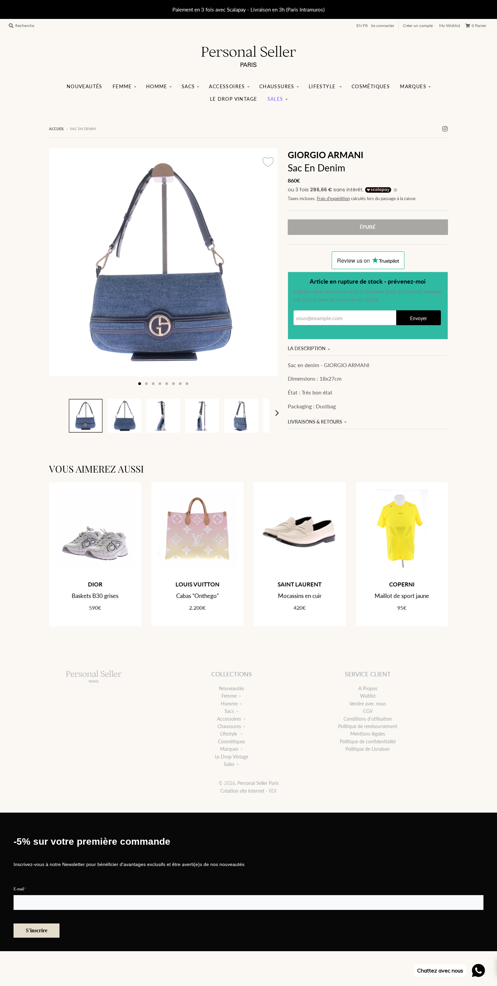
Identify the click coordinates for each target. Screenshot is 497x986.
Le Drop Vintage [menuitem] (233, 99)
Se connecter (382, 25)
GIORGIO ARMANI (325, 154)
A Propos (367, 688)
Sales (229, 764)
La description (307, 348)
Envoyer (418, 318)
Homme (229, 703)
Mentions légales (367, 734)
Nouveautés (231, 688)
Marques (229, 749)
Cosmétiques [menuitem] (371, 86)
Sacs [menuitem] (188, 86)
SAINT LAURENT (300, 584)
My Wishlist (449, 25)
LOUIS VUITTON (197, 584)
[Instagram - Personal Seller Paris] (445, 128)
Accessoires (229, 719)
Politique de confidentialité (368, 741)
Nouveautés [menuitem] (84, 86)
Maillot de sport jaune (402, 595)
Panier (479, 25)
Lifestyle (229, 734)
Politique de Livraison (368, 749)
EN (359, 25)
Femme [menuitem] (122, 86)
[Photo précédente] (60, 269)
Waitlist (368, 696)
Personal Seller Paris (258, 783)
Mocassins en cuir (300, 595)
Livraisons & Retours (315, 422)
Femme (229, 696)
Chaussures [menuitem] (276, 86)
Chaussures (229, 726)
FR (365, 25)
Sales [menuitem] (275, 99)
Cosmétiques (231, 741)
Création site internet (242, 791)
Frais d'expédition (333, 198)
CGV (368, 711)
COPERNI (402, 584)
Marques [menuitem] (413, 86)
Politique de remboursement (367, 726)
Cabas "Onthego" (197, 595)
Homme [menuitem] (156, 86)
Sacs (229, 711)
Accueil (56, 128)
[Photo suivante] (266, 269)
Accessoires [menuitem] (227, 86)
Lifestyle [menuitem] (323, 86)
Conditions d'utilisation (368, 719)
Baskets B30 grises (95, 595)
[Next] (276, 413)
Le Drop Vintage (231, 757)
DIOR (95, 584)
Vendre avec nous (367, 703)
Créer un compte (418, 25)
